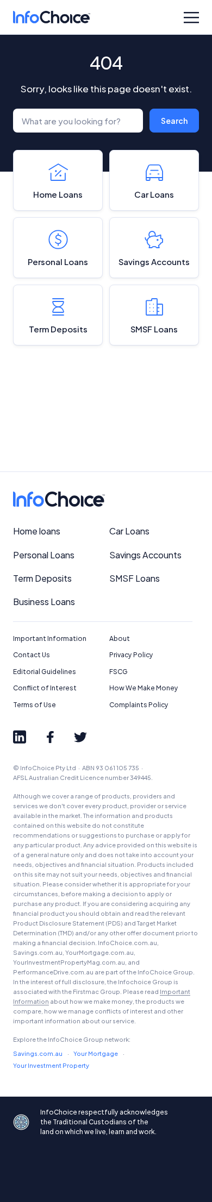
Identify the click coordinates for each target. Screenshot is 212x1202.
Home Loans (58, 194)
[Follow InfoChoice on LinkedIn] (20, 737)
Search (174, 120)
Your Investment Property (51, 1065)
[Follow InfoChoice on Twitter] (80, 737)
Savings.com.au (38, 1053)
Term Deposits (58, 329)
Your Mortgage (95, 1053)
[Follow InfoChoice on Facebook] (50, 737)
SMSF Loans (154, 329)
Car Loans (154, 194)
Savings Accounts (154, 261)
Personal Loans (58, 261)
